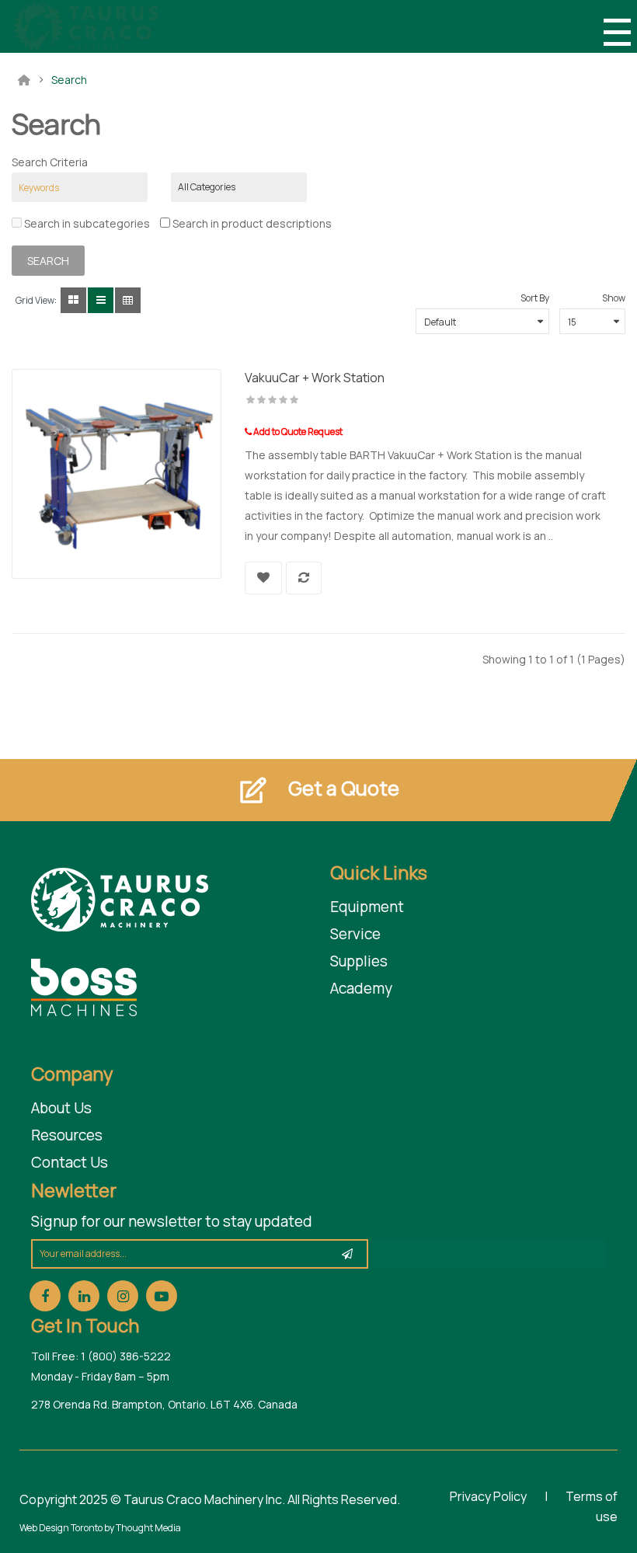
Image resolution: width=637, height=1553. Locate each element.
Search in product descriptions (251, 223)
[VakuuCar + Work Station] (116, 472)
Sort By (534, 298)
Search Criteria (50, 162)
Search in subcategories (86, 223)
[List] (100, 300)
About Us (61, 1108)
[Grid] (73, 300)
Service (355, 934)
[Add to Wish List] (263, 578)
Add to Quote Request (297, 431)
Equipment (367, 907)
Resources (67, 1135)
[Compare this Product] (304, 578)
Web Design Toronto (61, 1527)
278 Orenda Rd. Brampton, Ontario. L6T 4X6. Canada (164, 1404)
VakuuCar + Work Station (315, 377)
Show (613, 298)
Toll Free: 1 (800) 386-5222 (101, 1356)
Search (69, 80)
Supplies (359, 961)
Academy (361, 988)
